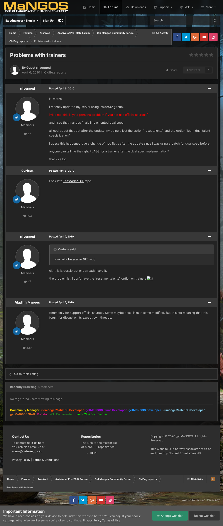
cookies (30, 516)
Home (91, 7)
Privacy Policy (21, 459)
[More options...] (209, 88)
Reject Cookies (204, 515)
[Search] (215, 20)
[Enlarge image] (150, 278)
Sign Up (48, 20)
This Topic (198, 20)
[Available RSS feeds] (213, 479)
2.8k (28, 347)
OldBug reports (55, 72)
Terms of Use (111, 520)
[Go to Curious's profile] (27, 191)
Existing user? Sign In (20, 20)
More (209, 7)
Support (164, 7)
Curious (27, 170)
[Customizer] (60, 20)
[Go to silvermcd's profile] (27, 109)
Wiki (187, 7)
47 (29, 133)
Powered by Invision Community (200, 500)
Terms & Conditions (46, 459)
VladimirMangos (27, 302)
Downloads (138, 7)
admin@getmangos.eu (27, 451)
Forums (112, 7)
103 (29, 215)
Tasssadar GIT (73, 181)
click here (37, 442)
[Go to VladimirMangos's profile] (27, 323)
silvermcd (27, 88)
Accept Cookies (171, 515)
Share (173, 70)
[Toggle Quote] (55, 249)
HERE (93, 453)
